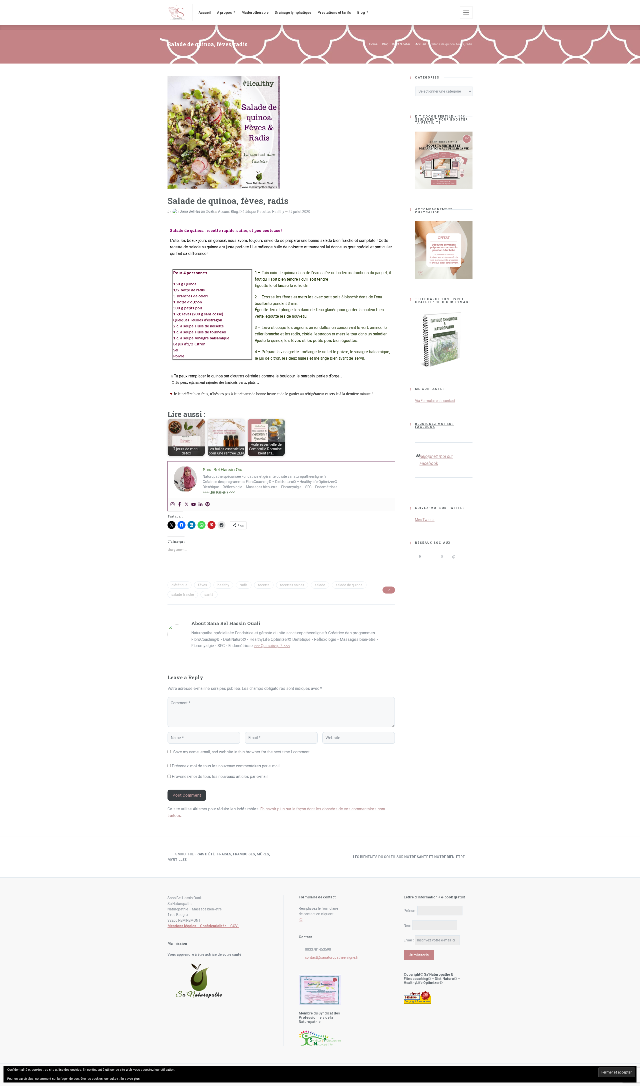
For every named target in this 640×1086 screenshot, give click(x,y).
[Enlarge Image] (224, 132)
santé (209, 595)
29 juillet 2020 (299, 212)
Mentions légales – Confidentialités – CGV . (203, 926)
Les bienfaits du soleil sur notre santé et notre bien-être (409, 857)
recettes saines (292, 585)
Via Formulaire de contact (435, 401)
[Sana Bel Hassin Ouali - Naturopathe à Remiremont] (177, 12)
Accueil (224, 212)
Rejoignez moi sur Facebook (434, 425)
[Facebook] (179, 504)
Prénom (410, 911)
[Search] (452, 12)
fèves (202, 585)
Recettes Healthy (270, 212)
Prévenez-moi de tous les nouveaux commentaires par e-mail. (226, 766)
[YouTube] (419, 566)
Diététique (248, 212)
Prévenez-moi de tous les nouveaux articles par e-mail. (220, 776)
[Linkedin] (200, 504)
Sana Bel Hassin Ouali (197, 212)
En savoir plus (130, 1078)
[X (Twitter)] (464, 556)
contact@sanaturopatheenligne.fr (332, 957)
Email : (409, 940)
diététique (180, 585)
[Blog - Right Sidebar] (320, 857)
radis (244, 585)
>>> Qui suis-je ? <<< (219, 492)
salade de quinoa (349, 585)
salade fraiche (183, 595)
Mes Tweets (424, 520)
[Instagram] (172, 504)
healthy (223, 585)
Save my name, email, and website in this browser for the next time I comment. (241, 752)
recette (264, 585)
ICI (300, 920)
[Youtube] (193, 504)
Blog (234, 212)
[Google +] (431, 556)
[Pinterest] (207, 504)
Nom (407, 925)
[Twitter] (186, 504)
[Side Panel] (466, 12)
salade (320, 585)
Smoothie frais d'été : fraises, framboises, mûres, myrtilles (219, 857)
